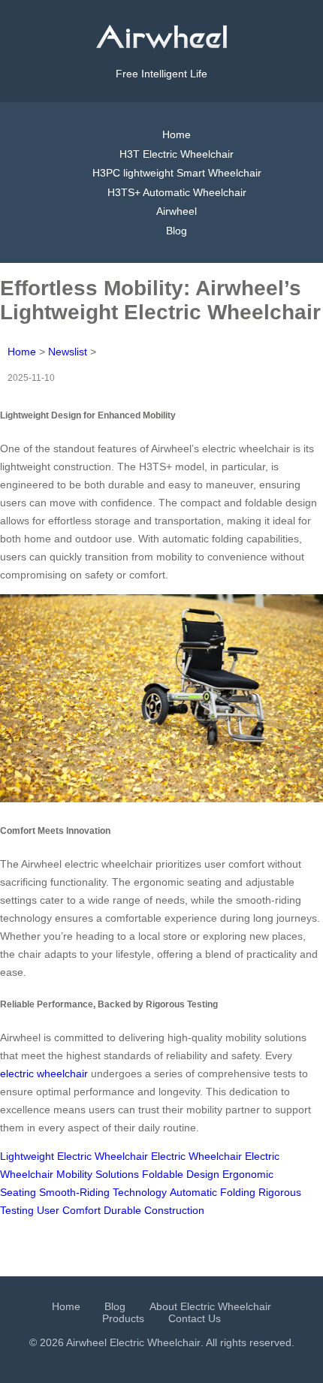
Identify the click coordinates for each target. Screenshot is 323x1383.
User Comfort (69, 1210)
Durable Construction (154, 1210)
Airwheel (176, 211)
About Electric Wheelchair (210, 1306)
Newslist (67, 352)
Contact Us (194, 1318)
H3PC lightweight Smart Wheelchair (176, 173)
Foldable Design (180, 1174)
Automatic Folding (212, 1192)
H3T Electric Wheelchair (176, 154)
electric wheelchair (44, 1073)
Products (123, 1318)
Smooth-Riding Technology (103, 1192)
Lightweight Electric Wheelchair (74, 1156)
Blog (176, 231)
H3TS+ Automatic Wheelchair (176, 192)
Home (176, 134)
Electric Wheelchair (196, 1156)
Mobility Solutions (97, 1174)
